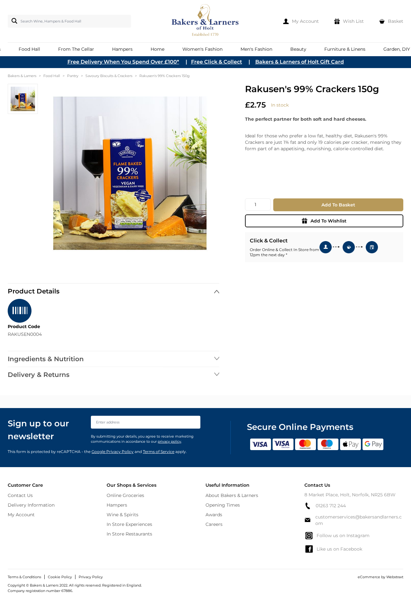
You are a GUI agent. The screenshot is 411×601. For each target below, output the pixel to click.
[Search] (13, 21)
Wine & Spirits (122, 515)
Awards (214, 515)
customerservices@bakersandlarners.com (358, 520)
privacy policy (169, 441)
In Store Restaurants (129, 534)
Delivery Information (31, 505)
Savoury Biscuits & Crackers (108, 76)
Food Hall (51, 76)
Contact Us (20, 495)
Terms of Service (158, 451)
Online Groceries (125, 495)
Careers (214, 524)
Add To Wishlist (328, 221)
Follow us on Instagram (343, 535)
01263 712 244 (331, 506)
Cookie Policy (60, 577)
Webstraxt (394, 577)
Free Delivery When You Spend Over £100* (123, 62)
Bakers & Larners (22, 76)
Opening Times (223, 505)
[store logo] (206, 21)
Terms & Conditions (24, 577)
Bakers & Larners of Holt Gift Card (299, 62)
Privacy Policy (91, 577)
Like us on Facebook (339, 549)
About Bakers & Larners (232, 495)
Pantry (72, 76)
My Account (21, 515)
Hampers (117, 505)
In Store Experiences (129, 524)
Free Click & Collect (216, 62)
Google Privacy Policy (113, 451)
